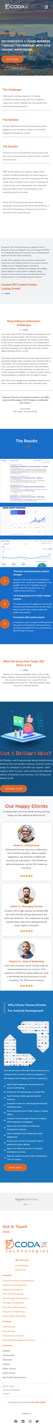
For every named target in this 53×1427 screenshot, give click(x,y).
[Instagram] (30, 1421)
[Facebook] (16, 1421)
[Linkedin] (23, 1421)
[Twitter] (37, 1421)
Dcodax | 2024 (38, 1402)
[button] (10, 1199)
